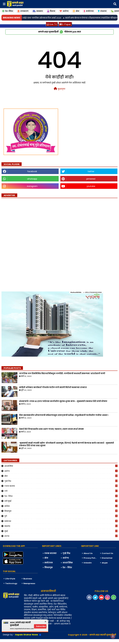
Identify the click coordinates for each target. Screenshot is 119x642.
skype (105, 562)
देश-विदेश (9, 11)
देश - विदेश (67, 567)
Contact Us (107, 553)
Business (27, 578)
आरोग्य (65, 11)
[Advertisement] (23, 243)
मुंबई (61, 531)
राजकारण (24, 11)
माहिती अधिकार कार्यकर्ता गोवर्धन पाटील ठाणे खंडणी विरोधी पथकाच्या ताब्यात (53, 387)
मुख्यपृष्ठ (61, 88)
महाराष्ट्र (61, 526)
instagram (32, 186)
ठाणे (61, 491)
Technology (11, 583)
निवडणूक (61, 511)
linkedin (88, 562)
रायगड (60, 536)
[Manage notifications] (113, 636)
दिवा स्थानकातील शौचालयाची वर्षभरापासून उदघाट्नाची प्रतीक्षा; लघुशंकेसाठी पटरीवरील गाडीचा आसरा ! (64, 415)
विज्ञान (52, 11)
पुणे (60, 516)
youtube (91, 186)
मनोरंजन (90, 11)
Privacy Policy (91, 558)
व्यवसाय (39, 11)
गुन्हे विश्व (61, 481)
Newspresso (29, 583)
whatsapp (32, 178)
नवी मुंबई (60, 501)
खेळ (77, 11)
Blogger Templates (21, 640)
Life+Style (10, 578)
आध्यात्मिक (60, 466)
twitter (91, 171)
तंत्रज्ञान (103, 11)
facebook (32, 171)
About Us (88, 553)
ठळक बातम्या (61, 486)
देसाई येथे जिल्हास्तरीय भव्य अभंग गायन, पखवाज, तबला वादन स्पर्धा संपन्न (51, 429)
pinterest (90, 178)
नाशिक (60, 506)
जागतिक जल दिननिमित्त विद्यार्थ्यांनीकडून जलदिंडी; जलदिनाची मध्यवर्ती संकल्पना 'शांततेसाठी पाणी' (62, 373)
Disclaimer (107, 558)
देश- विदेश (60, 496)
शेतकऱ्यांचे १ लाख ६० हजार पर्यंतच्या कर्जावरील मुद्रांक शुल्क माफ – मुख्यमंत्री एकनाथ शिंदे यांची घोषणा (63, 401)
